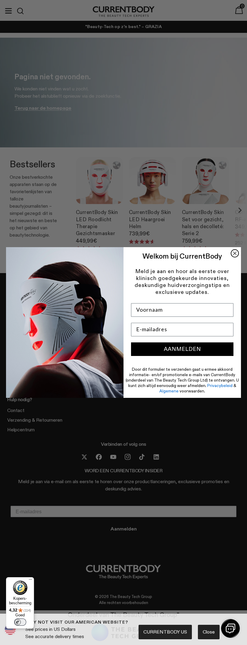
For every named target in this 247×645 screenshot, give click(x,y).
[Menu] (30, 580)
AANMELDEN (182, 349)
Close (209, 632)
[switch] (20, 622)
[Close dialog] (235, 253)
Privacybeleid (220, 385)
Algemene (169, 391)
